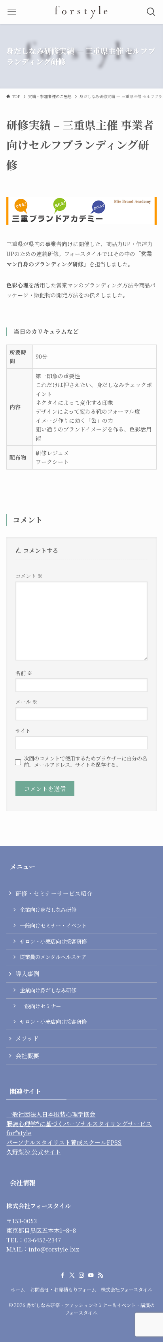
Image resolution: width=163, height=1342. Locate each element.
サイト (22, 730)
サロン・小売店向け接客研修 (53, 941)
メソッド (27, 1038)
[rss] (100, 1275)
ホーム (18, 1289)
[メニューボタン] (12, 12)
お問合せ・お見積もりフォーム (63, 1289)
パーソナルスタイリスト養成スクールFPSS (63, 1142)
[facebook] (62, 1275)
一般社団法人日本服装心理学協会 (50, 1114)
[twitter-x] (72, 1275)
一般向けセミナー (40, 1006)
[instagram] (81, 1275)
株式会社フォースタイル (126, 1289)
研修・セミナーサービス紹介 (54, 893)
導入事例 (27, 973)
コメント (28, 576)
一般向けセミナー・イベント (53, 925)
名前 (23, 673)
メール (26, 701)
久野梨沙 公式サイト (33, 1152)
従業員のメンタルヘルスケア (53, 957)
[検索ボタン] (151, 12)
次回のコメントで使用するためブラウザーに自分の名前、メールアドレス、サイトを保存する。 (85, 761)
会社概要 (27, 1055)
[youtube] (91, 1275)
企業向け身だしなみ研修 (48, 909)
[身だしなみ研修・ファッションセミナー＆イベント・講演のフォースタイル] (81, 12)
